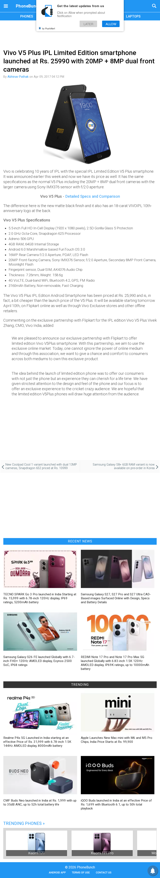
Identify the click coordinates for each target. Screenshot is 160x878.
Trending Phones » (24, 823)
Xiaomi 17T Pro (102, 853)
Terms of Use (81, 872)
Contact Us (103, 872)
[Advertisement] (80, 34)
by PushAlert (48, 28)
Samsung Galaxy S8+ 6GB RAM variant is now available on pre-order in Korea (124, 466)
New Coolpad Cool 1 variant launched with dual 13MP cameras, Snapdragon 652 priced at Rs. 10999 (41, 466)
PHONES (26, 16)
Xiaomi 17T (36, 853)
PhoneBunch (28, 6)
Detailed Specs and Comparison (92, 196)
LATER (88, 24)
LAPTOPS (133, 16)
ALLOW (111, 24)
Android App (57, 872)
